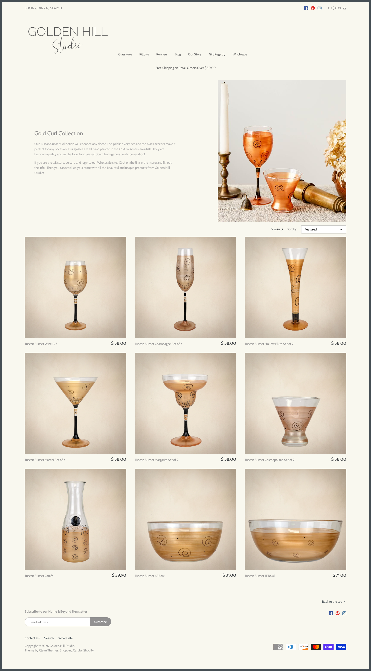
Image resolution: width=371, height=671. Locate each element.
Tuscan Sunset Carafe (39, 576)
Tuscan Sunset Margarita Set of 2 (156, 460)
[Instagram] (320, 8)
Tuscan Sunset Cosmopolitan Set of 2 (270, 460)
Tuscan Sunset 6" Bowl (150, 576)
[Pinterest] (313, 8)
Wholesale (65, 638)
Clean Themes (48, 650)
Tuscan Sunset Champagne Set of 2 (158, 344)
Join (40, 8)
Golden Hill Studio (62, 646)
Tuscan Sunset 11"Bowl (260, 576)
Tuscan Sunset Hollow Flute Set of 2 (269, 344)
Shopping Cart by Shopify (77, 650)
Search (49, 638)
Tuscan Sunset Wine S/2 (41, 344)
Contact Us (32, 638)
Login (29, 8)
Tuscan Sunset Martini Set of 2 (45, 460)
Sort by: (292, 229)
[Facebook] (306, 8)
